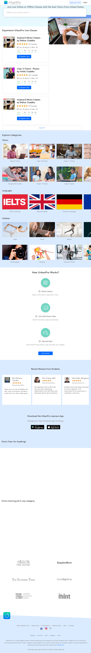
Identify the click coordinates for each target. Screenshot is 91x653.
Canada (32, 635)
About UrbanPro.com (23, 625)
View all (41, 128)
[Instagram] (46, 629)
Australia (52, 635)
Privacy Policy (45, 625)
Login (85, 2)
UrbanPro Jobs (56, 625)
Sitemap (71, 625)
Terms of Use (35, 625)
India (58, 635)
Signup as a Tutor (75, 2)
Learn (64, 625)
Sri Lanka (39, 635)
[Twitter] (50, 629)
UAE (46, 635)
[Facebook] (41, 629)
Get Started (45, 353)
